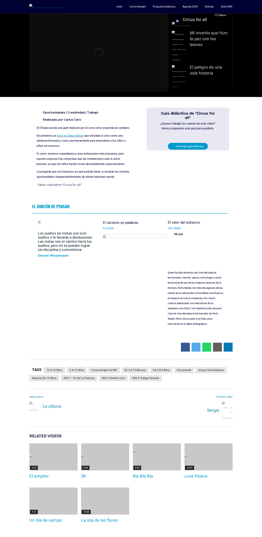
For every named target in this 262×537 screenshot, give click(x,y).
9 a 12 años (77, 370)
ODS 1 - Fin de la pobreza (79, 378)
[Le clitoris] (34, 406)
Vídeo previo (36, 396)
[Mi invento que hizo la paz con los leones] (179, 46)
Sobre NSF (227, 6)
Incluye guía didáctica (211, 370)
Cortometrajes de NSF (104, 370)
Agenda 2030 (190, 6)
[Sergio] (227, 410)
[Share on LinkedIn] (228, 347)
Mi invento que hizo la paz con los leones (208, 38)
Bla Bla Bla (143, 476)
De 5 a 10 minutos (135, 370)
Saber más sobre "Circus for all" (60, 184)
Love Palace (195, 476)
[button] (130, 185)
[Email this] (217, 347)
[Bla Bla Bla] (157, 456)
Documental (184, 370)
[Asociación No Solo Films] (46, 6)
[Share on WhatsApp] (206, 347)
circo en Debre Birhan (70, 135)
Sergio (213, 410)
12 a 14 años (54, 370)
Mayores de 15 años (44, 378)
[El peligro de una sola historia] (179, 76)
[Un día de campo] (53, 501)
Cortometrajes (137, 6)
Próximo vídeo (225, 396)
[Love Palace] (208, 456)
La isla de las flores (99, 520)
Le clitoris (52, 406)
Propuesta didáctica (164, 6)
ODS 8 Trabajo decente (145, 378)
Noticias (209, 6)
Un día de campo (45, 520)
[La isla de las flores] (105, 501)
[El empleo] (53, 456)
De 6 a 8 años (161, 370)
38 (83, 476)
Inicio (119, 6)
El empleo (38, 476)
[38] (105, 456)
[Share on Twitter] (196, 347)
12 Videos (220, 15)
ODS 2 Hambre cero (113, 378)
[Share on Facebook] (185, 347)
